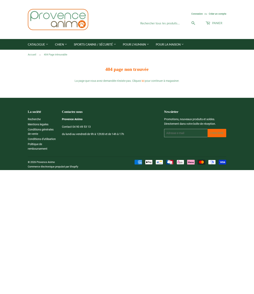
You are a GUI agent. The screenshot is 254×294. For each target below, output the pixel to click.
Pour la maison (168, 44)
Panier (216, 23)
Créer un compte (217, 13)
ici (143, 80)
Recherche (34, 119)
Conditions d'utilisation (42, 139)
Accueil (32, 54)
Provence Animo (46, 162)
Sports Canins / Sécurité (94, 44)
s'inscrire (217, 133)
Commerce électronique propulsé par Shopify (53, 166)
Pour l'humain (135, 44)
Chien (60, 44)
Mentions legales (38, 124)
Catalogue (37, 44)
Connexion (197, 13)
